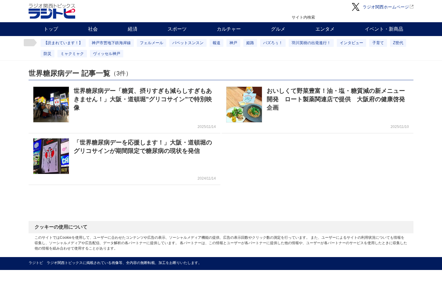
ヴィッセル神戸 (106, 53)
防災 (47, 53)
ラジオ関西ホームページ (386, 7)
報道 (216, 43)
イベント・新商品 (384, 29)
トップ (51, 29)
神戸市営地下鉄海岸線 (111, 43)
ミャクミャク (72, 53)
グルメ (278, 29)
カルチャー (229, 29)
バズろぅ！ (273, 43)
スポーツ (177, 29)
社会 (93, 29)
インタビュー (351, 43)
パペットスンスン (188, 43)
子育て (378, 43)
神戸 (233, 43)
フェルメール (151, 43)
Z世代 (398, 43)
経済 (132, 29)
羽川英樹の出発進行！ (311, 43)
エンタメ (325, 29)
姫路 (250, 43)
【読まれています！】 (63, 43)
